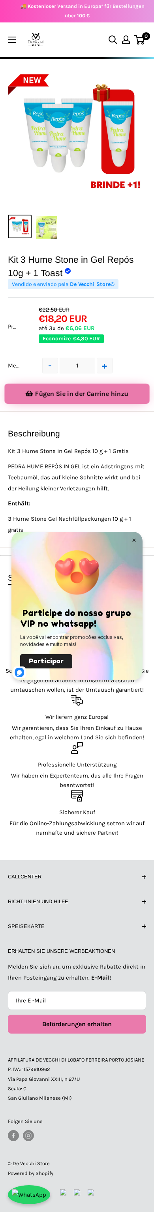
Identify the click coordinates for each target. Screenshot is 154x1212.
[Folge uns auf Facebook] (13, 1135)
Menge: (17, 365)
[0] (140, 40)
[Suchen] (113, 39)
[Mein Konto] (126, 39)
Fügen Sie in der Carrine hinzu (81, 393)
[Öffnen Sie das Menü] (12, 40)
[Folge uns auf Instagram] (28, 1135)
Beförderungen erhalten (77, 1024)
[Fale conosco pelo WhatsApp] (29, 1194)
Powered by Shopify (30, 1173)
